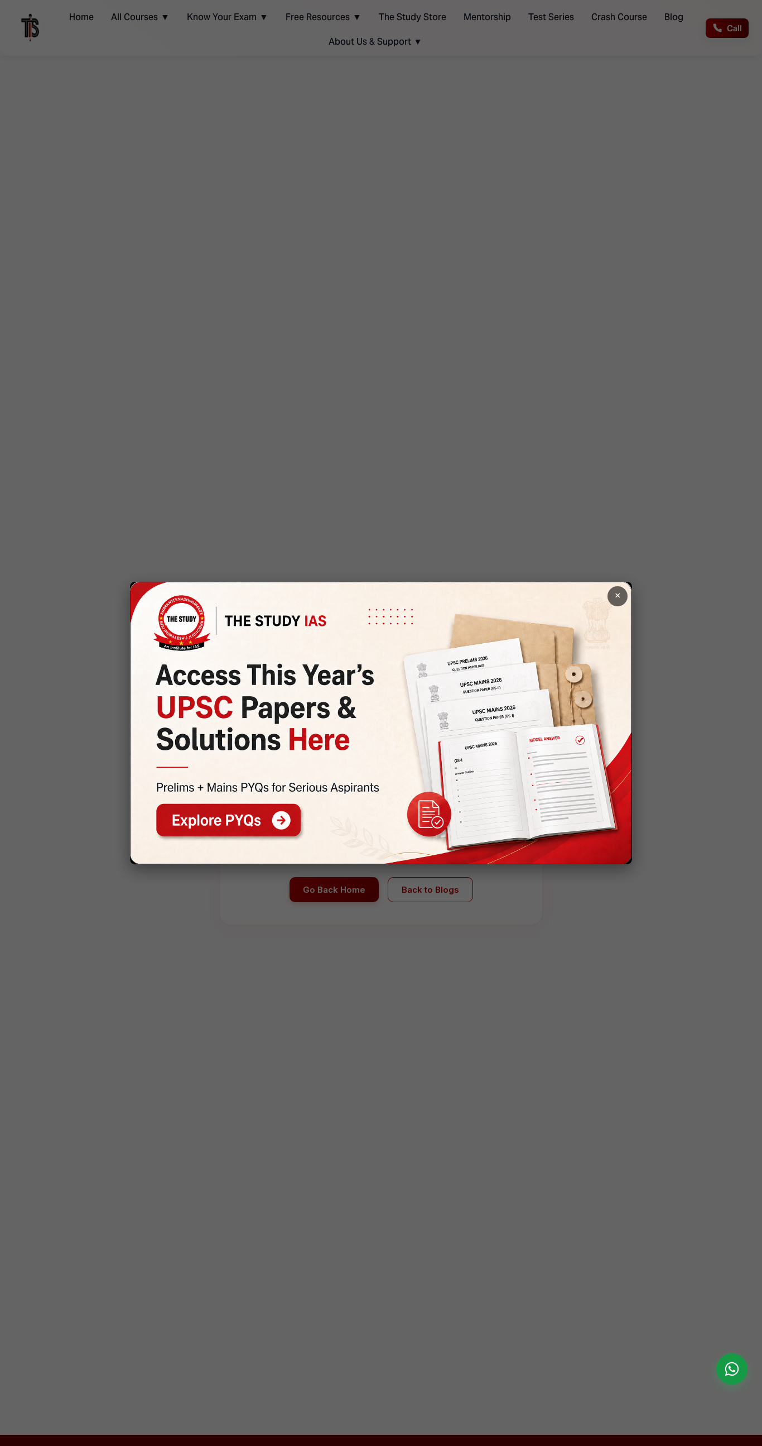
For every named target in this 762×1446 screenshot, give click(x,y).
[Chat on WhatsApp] (731, 1369)
